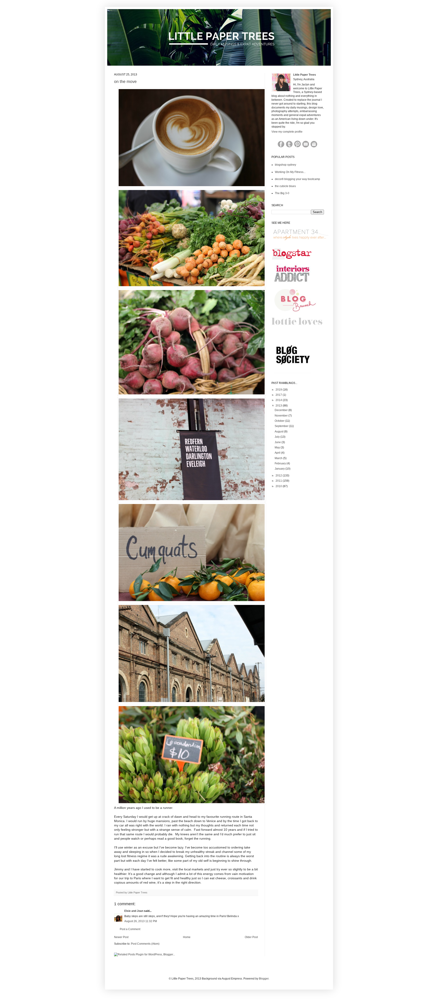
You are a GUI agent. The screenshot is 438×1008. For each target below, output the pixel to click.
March (279, 458)
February (281, 463)
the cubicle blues (285, 186)
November (281, 415)
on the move (125, 81)
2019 (279, 389)
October (280, 420)
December (281, 410)
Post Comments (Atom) (145, 943)
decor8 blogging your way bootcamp (297, 179)
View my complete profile (286, 131)
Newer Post (121, 937)
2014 (279, 400)
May (278, 447)
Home (186, 937)
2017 (279, 394)
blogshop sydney (285, 164)
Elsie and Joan (133, 911)
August (279, 431)
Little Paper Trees (304, 74)
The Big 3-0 (282, 193)
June (278, 442)
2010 (279, 486)
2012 (279, 475)
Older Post (251, 937)
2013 (279, 405)
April (278, 452)
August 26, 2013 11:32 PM (140, 921)
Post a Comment (130, 929)
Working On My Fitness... (290, 172)
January (280, 468)
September (282, 426)
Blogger (264, 978)
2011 (279, 480)
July (277, 436)
